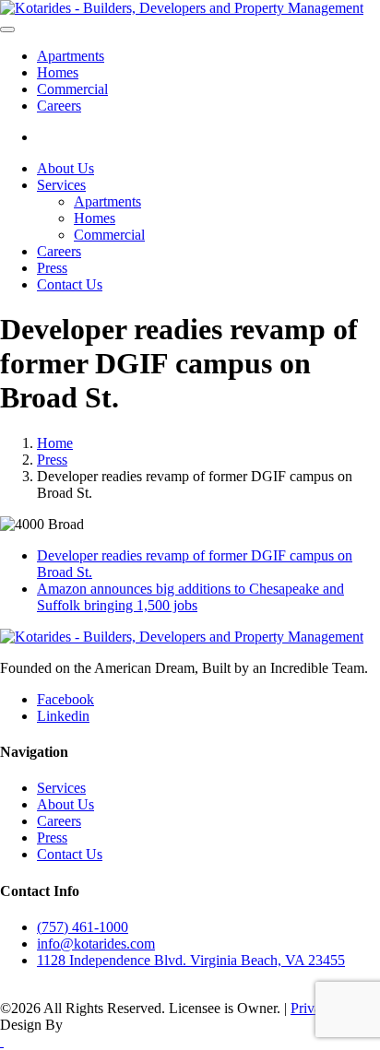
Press (52, 268)
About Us (65, 168)
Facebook (65, 699)
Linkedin (63, 716)
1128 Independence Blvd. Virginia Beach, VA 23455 (191, 960)
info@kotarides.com (96, 943)
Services (61, 185)
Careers (59, 105)
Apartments (70, 56)
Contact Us (69, 284)
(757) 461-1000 (82, 927)
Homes (57, 72)
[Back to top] (2, 1041)
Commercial (72, 89)
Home (55, 443)
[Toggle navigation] (7, 29)
